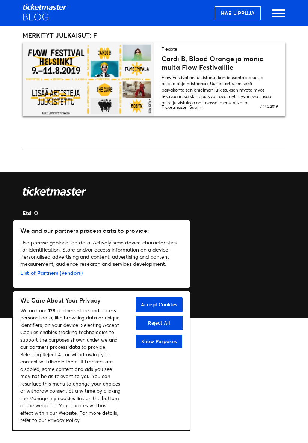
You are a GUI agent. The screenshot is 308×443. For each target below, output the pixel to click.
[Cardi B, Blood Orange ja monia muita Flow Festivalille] (88, 79)
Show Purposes (159, 341)
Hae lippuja (238, 13)
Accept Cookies (159, 304)
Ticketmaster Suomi (182, 107)
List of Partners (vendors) (51, 272)
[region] (101, 325)
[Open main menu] (278, 16)
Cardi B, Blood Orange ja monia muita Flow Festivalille (213, 63)
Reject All (159, 322)
